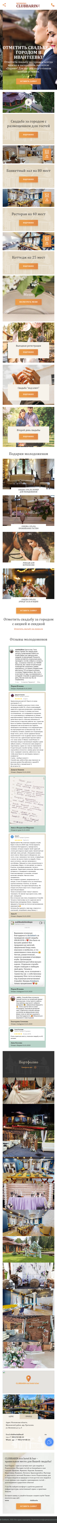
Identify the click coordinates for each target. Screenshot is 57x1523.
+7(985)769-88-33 (52, 5)
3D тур (47, 156)
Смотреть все (26, 1067)
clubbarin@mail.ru (28, 1434)
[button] (26, 89)
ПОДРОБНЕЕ (28, 135)
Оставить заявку (28, 1506)
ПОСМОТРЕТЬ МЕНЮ (28, 302)
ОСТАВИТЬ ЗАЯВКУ (28, 81)
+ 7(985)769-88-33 (22, 1440)
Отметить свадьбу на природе (28, 628)
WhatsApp (10, 1440)
